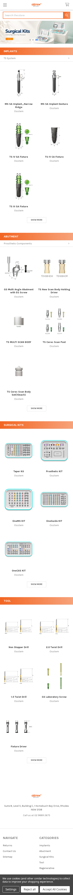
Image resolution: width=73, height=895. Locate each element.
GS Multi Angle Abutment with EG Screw (18, 291)
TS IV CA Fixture (54, 156)
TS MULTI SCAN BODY (18, 342)
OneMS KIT (18, 520)
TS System (10, 58)
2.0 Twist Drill (54, 647)
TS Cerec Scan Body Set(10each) (19, 393)
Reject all (30, 889)
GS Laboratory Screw (54, 696)
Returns (7, 845)
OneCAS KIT (19, 570)
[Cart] (68, 5)
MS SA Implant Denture (54, 103)
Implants (10, 51)
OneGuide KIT (54, 520)
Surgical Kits (14, 425)
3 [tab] (36, 39)
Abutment (11, 236)
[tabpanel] (36, 32)
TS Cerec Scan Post (54, 342)
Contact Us (9, 851)
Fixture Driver (19, 746)
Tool (7, 600)
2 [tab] (32, 39)
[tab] (36, 51)
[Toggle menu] (5, 5)
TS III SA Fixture (18, 206)
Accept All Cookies (55, 889)
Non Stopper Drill (19, 647)
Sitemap (7, 856)
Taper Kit (18, 471)
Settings (10, 889)
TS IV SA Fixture (18, 156)
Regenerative (46, 868)
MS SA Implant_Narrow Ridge (19, 105)
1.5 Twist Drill (19, 696)
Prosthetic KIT (54, 471)
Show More (36, 220)
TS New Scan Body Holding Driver (54, 291)
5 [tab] (42, 39)
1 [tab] (30, 39)
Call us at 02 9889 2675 (36, 815)
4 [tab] (40, 39)
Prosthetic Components (18, 243)
